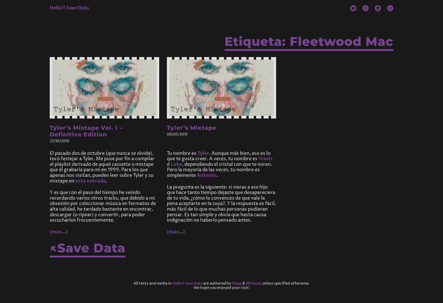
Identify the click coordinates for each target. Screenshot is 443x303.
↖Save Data (87, 248)
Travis (265, 159)
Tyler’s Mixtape (191, 128)
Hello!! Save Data (69, 8)
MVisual (253, 283)
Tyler (203, 153)
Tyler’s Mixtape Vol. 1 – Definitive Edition (86, 131)
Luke (176, 164)
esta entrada (90, 181)
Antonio (206, 175)
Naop (237, 283)
